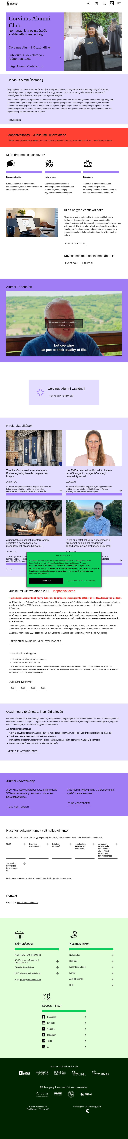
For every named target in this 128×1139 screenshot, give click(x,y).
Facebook (71, 263)
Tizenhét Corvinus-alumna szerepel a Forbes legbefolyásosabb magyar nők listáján (27, 473)
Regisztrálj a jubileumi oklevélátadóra (36, 641)
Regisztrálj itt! (75, 243)
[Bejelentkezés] (88, 3)
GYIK (8, 844)
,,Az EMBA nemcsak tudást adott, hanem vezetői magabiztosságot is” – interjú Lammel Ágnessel (89, 473)
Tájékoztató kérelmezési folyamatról (80, 846)
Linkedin (87, 263)
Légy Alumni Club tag (24, 66)
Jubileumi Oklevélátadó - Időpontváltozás (26, 56)
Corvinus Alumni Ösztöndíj (28, 47)
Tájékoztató (44, 1109)
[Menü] (119, 3)
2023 (23, 688)
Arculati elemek (76, 979)
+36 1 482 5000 (34, 955)
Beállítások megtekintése (82, 581)
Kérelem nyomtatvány (34, 845)
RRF (71, 985)
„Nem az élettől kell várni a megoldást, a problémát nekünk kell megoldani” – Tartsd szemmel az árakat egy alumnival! (88, 543)
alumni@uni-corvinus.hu (27, 903)
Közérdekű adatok (77, 967)
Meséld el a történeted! (23, 751)
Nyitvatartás (74, 955)
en (111, 3)
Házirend (73, 961)
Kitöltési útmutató (56, 845)
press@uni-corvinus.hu (30, 979)
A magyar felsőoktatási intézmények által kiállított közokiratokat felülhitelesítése (105, 850)
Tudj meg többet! (18, 807)
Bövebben (15, 120)
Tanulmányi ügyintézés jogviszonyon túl (12, 867)
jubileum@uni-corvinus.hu (34, 659)
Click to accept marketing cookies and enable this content (64, 323)
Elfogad (46, 581)
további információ (61, 396)
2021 (43, 688)
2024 (13, 688)
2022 (33, 688)
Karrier (72, 973)
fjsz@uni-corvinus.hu (62, 878)
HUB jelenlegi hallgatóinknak (28, 973)
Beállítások (32, 1109)
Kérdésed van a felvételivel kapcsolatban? (27, 961)
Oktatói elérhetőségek (24, 967)
